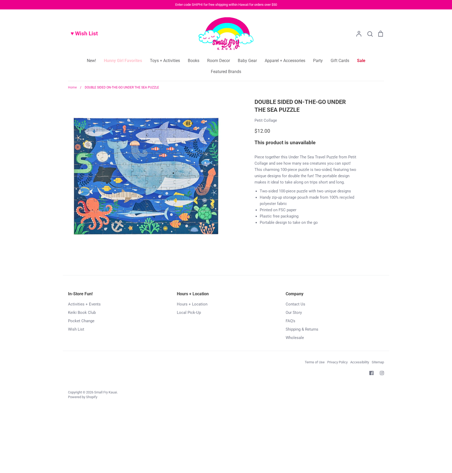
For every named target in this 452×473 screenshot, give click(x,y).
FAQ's (290, 321)
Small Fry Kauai (105, 392)
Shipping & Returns (302, 329)
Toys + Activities (165, 60)
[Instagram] (382, 373)
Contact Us (295, 304)
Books (193, 60)
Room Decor (218, 60)
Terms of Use (315, 362)
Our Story (294, 312)
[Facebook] (371, 373)
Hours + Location (192, 304)
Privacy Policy (337, 362)
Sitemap (378, 362)
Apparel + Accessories (285, 60)
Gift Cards (340, 60)
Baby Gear (247, 60)
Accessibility (359, 362)
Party (318, 60)
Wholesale (295, 337)
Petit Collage (266, 120)
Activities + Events (84, 304)
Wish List (76, 329)
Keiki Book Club (82, 312)
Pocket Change (81, 321)
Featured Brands (226, 71)
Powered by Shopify (82, 397)
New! (91, 60)
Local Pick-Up (189, 312)
